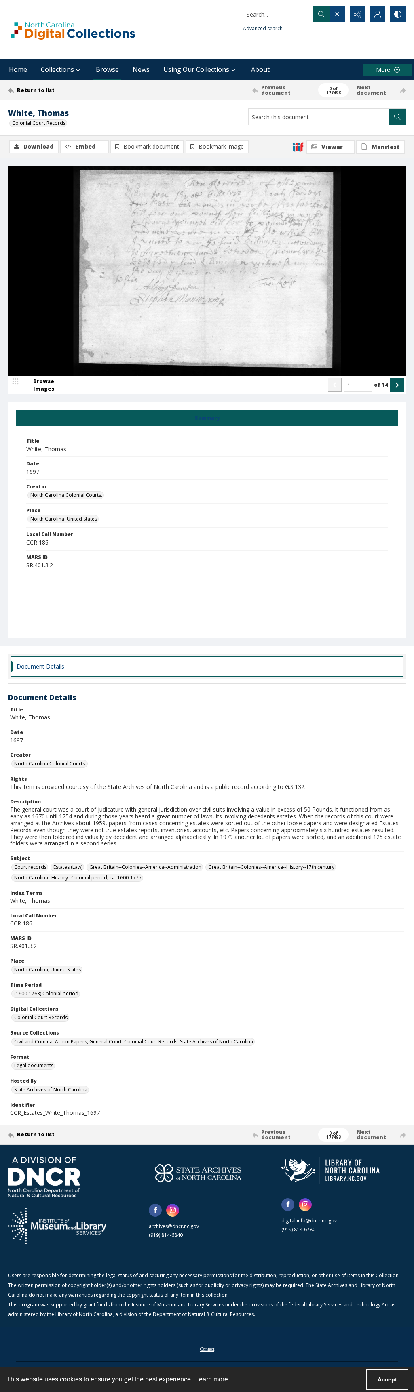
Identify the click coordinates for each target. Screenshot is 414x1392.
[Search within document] (397, 117)
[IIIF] (297, 146)
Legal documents (33, 1065)
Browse (107, 69)
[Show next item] (397, 385)
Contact (207, 1349)
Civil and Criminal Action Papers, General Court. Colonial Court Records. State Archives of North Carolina (133, 1041)
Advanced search (263, 28)
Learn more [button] (211, 1379)
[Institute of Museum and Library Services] (57, 1226)
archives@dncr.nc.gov (174, 1226)
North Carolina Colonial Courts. (66, 495)
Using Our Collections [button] (196, 69)
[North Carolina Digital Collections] (72, 29)
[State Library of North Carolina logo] (330, 1170)
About (260, 69)
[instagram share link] (172, 1210)
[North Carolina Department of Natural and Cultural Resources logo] (44, 1177)
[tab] (207, 418)
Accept (387, 1379)
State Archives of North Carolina (50, 1089)
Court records (30, 867)
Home (18, 69)
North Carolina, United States (63, 518)
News (141, 69)
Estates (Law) (67, 867)
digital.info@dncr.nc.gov (309, 1220)
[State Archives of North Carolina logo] (198, 1173)
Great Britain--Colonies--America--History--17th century (271, 867)
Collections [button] (57, 69)
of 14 (381, 384)
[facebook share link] (155, 1210)
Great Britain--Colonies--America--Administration (145, 867)
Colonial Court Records (38, 123)
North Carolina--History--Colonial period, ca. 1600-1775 (78, 877)
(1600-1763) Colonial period (46, 993)
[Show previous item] (335, 385)
